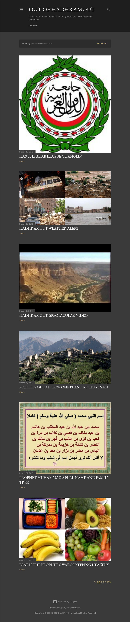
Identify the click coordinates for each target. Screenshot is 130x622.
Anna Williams (73, 608)
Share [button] (22, 161)
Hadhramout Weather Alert (49, 228)
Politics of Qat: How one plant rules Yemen (63, 387)
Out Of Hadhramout (62, 9)
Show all (102, 43)
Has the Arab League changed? (50, 156)
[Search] (109, 9)
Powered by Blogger (67, 602)
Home (34, 25)
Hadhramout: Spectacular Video (53, 315)
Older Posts (102, 582)
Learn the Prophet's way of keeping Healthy (64, 564)
